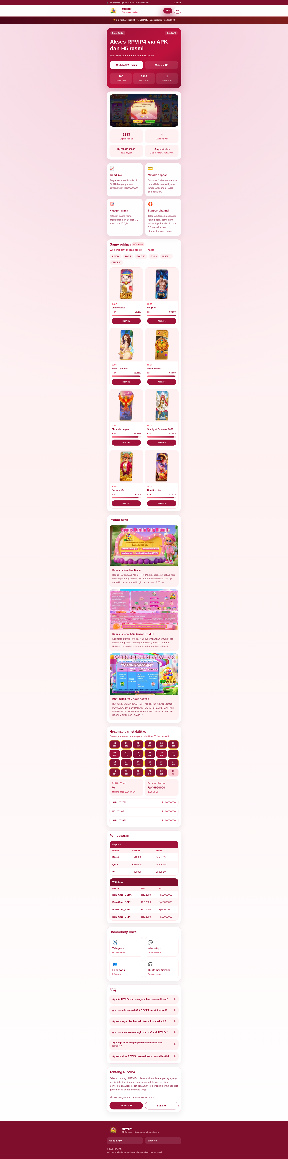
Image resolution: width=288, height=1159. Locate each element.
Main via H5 (161, 65)
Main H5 (126, 321)
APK (168, 10)
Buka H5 (161, 1105)
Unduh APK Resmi (126, 65)
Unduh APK (126, 1105)
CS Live (177, 3)
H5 (177, 11)
